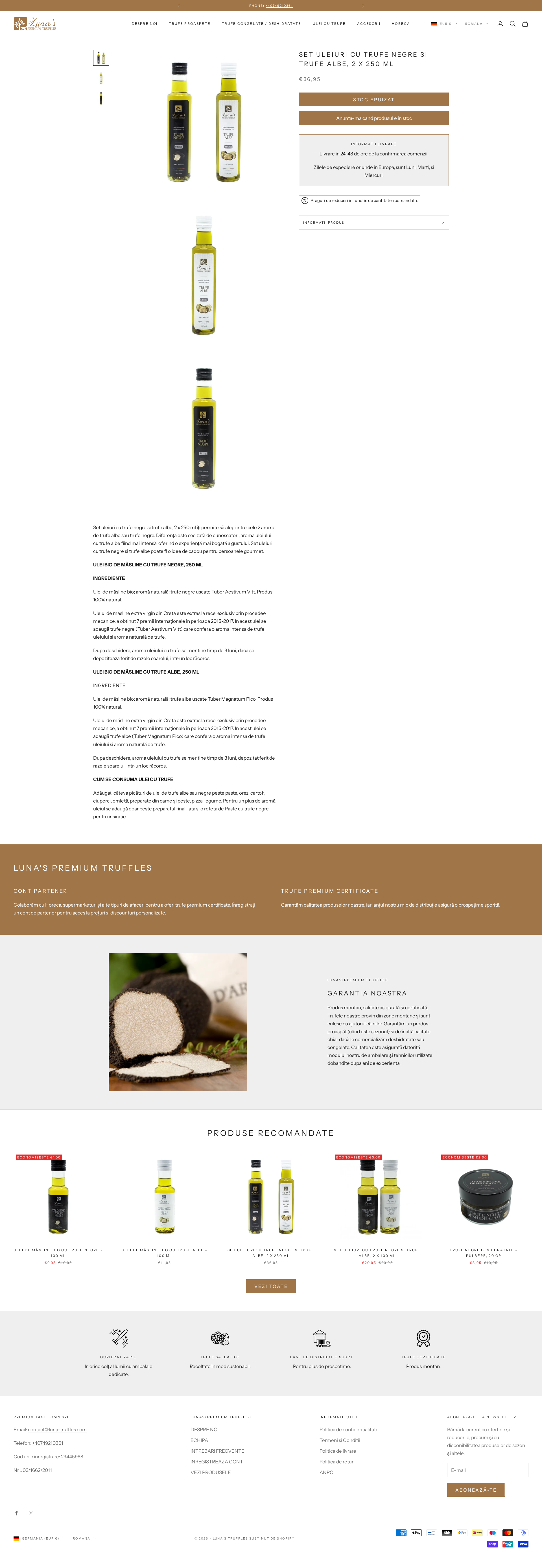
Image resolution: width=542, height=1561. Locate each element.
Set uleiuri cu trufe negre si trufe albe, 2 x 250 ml (271, 1253)
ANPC (326, 1472)
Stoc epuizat (374, 99)
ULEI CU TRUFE (329, 23)
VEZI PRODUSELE (211, 1472)
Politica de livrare (338, 1451)
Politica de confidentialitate (349, 1429)
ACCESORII (369, 23)
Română (474, 24)
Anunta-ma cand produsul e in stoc (374, 118)
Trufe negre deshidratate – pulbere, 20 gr (484, 1253)
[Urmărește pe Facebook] (16, 1513)
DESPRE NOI (145, 23)
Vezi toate (271, 1286)
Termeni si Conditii (340, 1440)
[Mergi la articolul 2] (101, 78)
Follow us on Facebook (271, 6)
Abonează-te (476, 1490)
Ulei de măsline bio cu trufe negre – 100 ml (58, 1253)
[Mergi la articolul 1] (101, 58)
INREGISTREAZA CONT (217, 1462)
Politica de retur (336, 1462)
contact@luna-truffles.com (57, 1429)
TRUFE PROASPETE (189, 23)
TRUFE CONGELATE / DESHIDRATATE (261, 23)
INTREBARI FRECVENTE (217, 1451)
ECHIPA (199, 1440)
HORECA (401, 23)
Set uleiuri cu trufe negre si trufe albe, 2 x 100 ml (377, 1253)
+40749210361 (47, 1443)
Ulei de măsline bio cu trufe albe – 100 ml (165, 1253)
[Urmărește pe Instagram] (31, 1513)
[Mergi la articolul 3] (101, 98)
